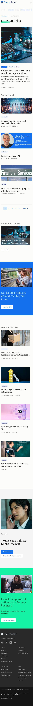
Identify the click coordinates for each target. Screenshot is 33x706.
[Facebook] (2, 642)
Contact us (4, 653)
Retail (17, 66)
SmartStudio (4, 678)
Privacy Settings (22, 678)
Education (11, 9)
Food (28, 9)
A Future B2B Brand (6, 661)
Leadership (4, 116)
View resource (7, 552)
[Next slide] (7, 249)
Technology (4, 151)
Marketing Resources (7, 672)
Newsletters (21, 650)
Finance (23, 9)
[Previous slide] (2, 249)
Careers (3, 659)
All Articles (4, 16)
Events (17, 9)
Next (24, 208)
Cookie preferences (6, 698)
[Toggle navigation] (30, 2)
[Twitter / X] (6, 642)
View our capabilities (8, 620)
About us (3, 650)
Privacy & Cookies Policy (24, 672)
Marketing (11, 66)
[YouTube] (15, 642)
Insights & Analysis (23, 653)
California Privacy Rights (24, 675)
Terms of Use (21, 669)
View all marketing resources (12, 556)
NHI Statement (22, 680)
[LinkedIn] (10, 642)
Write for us (4, 656)
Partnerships (4, 669)
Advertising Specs (6, 675)
